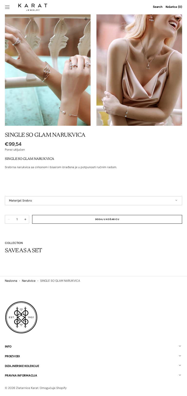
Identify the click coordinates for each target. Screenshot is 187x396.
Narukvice (29, 281)
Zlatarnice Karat (27, 388)
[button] (7, 7)
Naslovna (11, 281)
